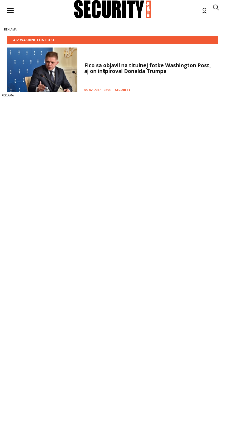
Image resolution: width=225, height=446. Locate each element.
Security (122, 90)
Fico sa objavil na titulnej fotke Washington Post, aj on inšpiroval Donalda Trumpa (147, 68)
